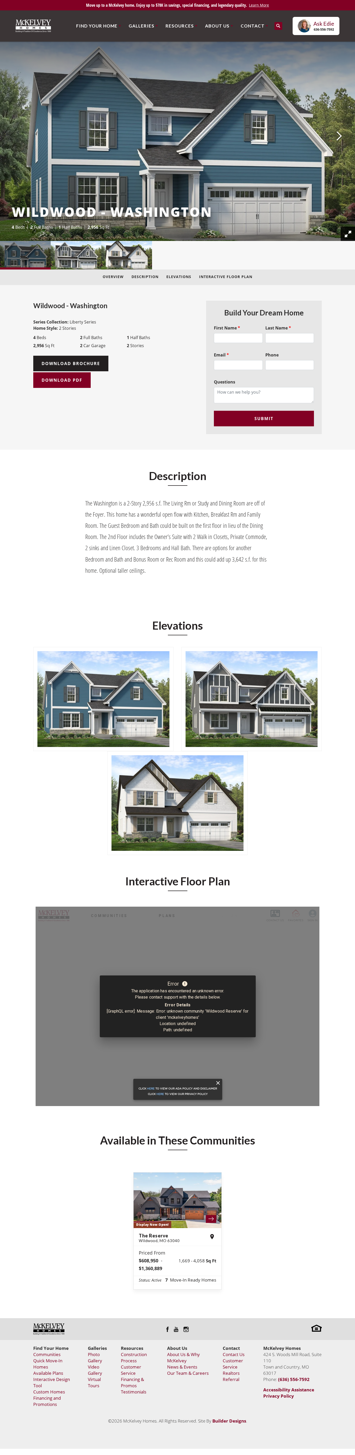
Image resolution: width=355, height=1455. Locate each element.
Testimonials (133, 1392)
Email (221, 355)
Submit (263, 418)
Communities (47, 1354)
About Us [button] (217, 26)
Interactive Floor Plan (225, 276)
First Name (227, 328)
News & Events (182, 1367)
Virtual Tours (94, 1382)
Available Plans (48, 1373)
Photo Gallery (95, 1357)
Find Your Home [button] (96, 26)
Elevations (178, 276)
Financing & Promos (132, 1382)
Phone (272, 355)
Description (145, 276)
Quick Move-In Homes (47, 1364)
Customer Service (131, 1370)
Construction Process (134, 1357)
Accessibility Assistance (288, 1390)
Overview (113, 276)
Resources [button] (180, 26)
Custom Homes (49, 1392)
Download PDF (62, 380)
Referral (231, 1379)
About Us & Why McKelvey (183, 1357)
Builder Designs (229, 1421)
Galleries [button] (141, 26)
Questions (224, 382)
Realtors (231, 1373)
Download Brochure (71, 363)
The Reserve (159, 1238)
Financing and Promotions (47, 1401)
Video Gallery (95, 1370)
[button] (278, 26)
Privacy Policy (278, 1396)
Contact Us (234, 1354)
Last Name (278, 328)
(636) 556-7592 (294, 1379)
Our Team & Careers (188, 1373)
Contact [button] (253, 26)
